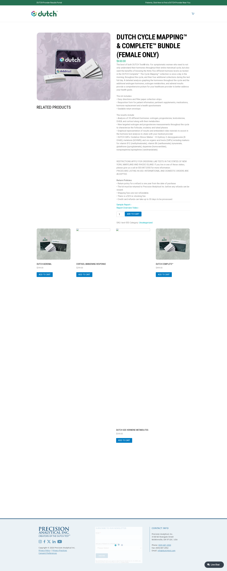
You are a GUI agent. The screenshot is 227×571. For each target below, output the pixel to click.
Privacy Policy (44, 550)
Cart (193, 13)
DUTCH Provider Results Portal (49, 3)
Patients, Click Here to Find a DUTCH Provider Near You (167, 3)
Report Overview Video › (128, 208)
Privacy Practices (59, 550)
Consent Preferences (48, 553)
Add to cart (133, 214)
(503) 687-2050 (164, 545)
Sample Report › (124, 204)
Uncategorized (146, 222)
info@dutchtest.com (166, 550)
